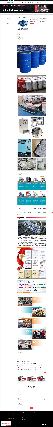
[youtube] (43, 424)
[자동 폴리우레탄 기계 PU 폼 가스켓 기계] (41, 378)
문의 (31, 23)
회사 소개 (26, 2)
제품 (28, 2)
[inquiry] (52, 211)
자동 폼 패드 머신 (8, 18)
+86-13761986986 (10, 0)
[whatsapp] (52, 212)
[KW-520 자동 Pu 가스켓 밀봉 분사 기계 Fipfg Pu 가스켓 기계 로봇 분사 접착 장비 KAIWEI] (31, 378)
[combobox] (32, 401)
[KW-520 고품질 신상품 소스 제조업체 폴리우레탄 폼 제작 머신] (22, 378)
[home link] (10, 2)
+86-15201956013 (11, 415)
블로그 (31, 2)
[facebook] (42, 424)
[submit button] (45, 2)
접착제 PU (9, 13)
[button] (44, 372)
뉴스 (29, 2)
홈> (7, 13)
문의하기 (37, 2)
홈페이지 (23, 2)
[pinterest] (42, 0)
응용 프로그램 (34, 2)
